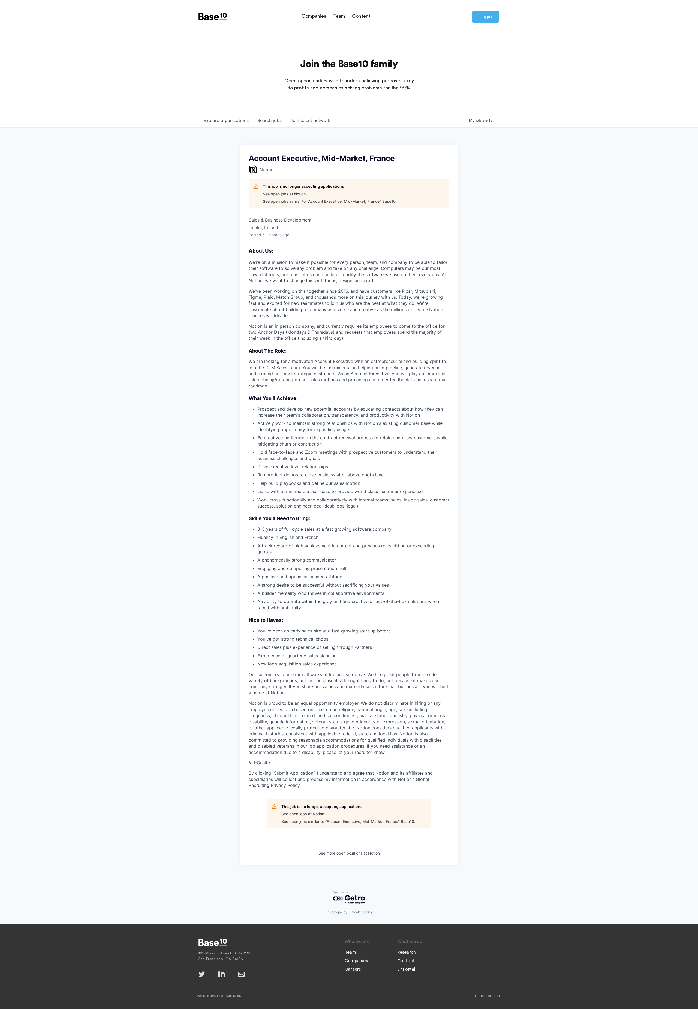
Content (361, 16)
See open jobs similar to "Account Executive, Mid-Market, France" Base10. (330, 201)
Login (485, 16)
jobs (269, 120)
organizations (226, 120)
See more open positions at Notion (349, 853)
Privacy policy (336, 912)
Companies (314, 16)
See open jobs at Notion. (285, 194)
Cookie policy (362, 912)
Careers (353, 969)
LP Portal (406, 969)
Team (339, 16)
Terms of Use (487, 996)
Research (406, 952)
